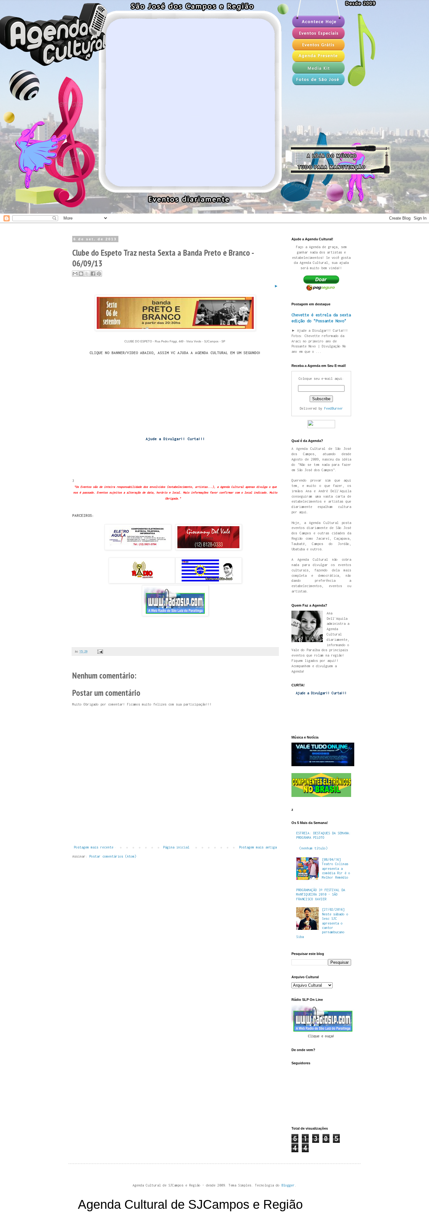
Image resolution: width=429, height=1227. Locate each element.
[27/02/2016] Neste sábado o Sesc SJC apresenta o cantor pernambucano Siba (322, 923)
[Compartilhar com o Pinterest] (99, 273)
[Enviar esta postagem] (99, 651)
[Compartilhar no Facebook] (93, 273)
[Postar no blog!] (81, 273)
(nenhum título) (313, 848)
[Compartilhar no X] (87, 273)
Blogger (288, 1185)
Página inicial (176, 847)
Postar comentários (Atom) (112, 856)
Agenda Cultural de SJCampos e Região (190, 1204)
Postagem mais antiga (258, 847)
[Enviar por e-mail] (75, 273)
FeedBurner (333, 408)
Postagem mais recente (93, 847)
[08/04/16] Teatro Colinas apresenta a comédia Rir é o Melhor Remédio (336, 869)
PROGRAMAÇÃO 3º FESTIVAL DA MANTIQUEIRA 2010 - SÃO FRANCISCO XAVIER (320, 894)
